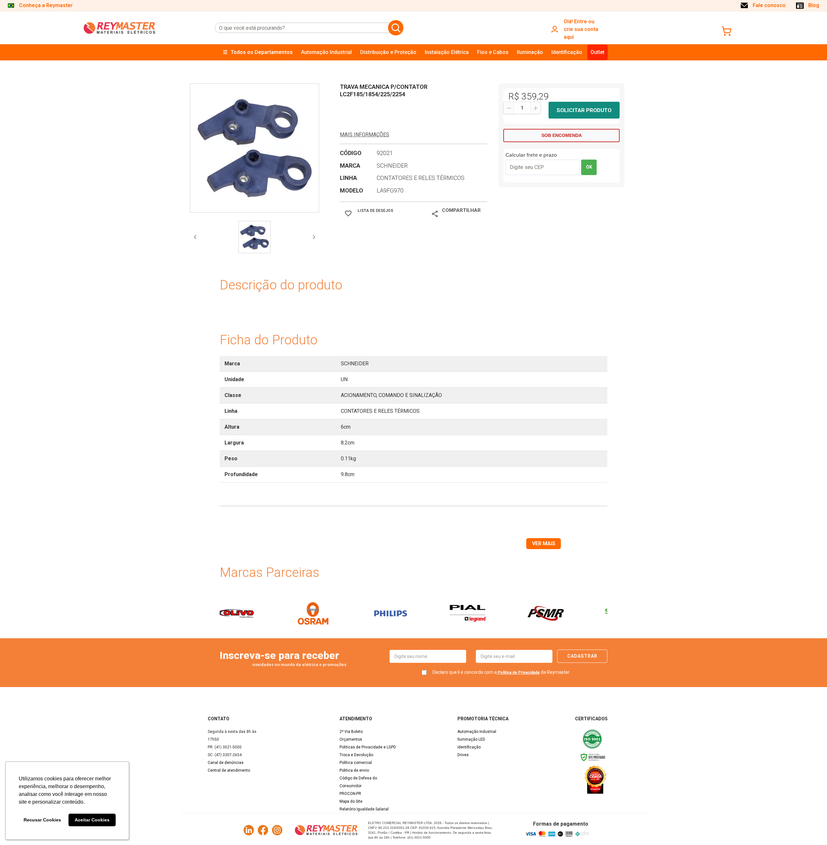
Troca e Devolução (356, 755)
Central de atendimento (229, 770)
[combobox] (300, 28)
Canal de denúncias (226, 762)
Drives (463, 755)
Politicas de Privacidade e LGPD (368, 747)
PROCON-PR (350, 793)
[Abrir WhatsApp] (811, 829)
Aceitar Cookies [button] (92, 819)
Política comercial (356, 762)
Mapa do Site (351, 801)
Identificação (469, 747)
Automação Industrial (476, 731)
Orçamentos (351, 739)
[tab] (254, 237)
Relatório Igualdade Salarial (364, 809)
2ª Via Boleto (351, 731)
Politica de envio (354, 770)
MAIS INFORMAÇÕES (364, 134)
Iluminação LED (471, 739)
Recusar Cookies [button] (42, 819)
